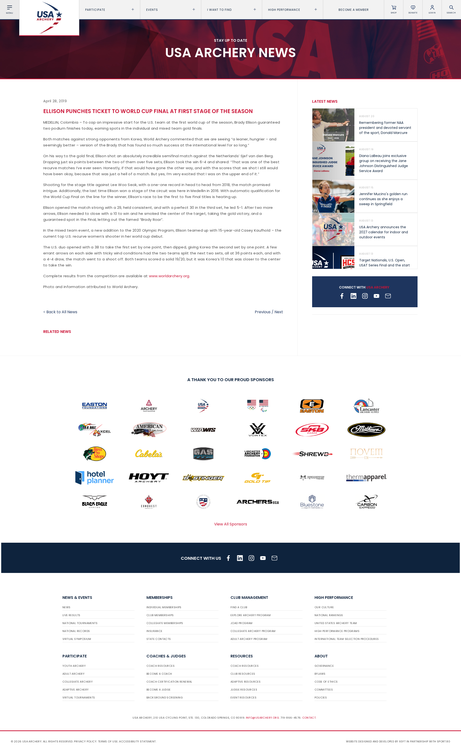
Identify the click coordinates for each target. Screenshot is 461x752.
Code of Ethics (326, 682)
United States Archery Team (336, 623)
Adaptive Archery (75, 690)
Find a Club (238, 607)
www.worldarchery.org (169, 275)
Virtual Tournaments (78, 697)
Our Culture (324, 607)
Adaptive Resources (245, 682)
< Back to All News (60, 312)
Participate (95, 10)
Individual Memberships (164, 607)
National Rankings (329, 615)
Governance (324, 666)
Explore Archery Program (250, 615)
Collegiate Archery (77, 682)
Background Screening (164, 697)
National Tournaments (79, 623)
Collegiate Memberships (164, 623)
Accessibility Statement (137, 741)
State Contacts (158, 639)
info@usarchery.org (262, 718)
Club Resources (242, 674)
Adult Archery (73, 674)
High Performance (284, 10)
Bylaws (320, 674)
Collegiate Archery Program (252, 631)
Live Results (71, 615)
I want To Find (219, 10)
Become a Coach (159, 674)
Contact (309, 718)
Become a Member (354, 10)
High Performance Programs (337, 631)
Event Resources (243, 697)
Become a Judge (158, 690)
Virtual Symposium (76, 639)
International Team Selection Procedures (347, 639)
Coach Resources (160, 666)
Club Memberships (160, 615)
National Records (76, 631)
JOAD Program (241, 623)
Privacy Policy (85, 741)
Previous (263, 312)
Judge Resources (243, 690)
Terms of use (108, 741)
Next (278, 312)
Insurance (154, 631)
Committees (324, 690)
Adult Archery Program (248, 639)
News (66, 607)
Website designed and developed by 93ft (376, 741)
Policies (321, 697)
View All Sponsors (230, 524)
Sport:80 (443, 741)
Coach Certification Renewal (169, 682)
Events (152, 10)
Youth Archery (74, 666)
